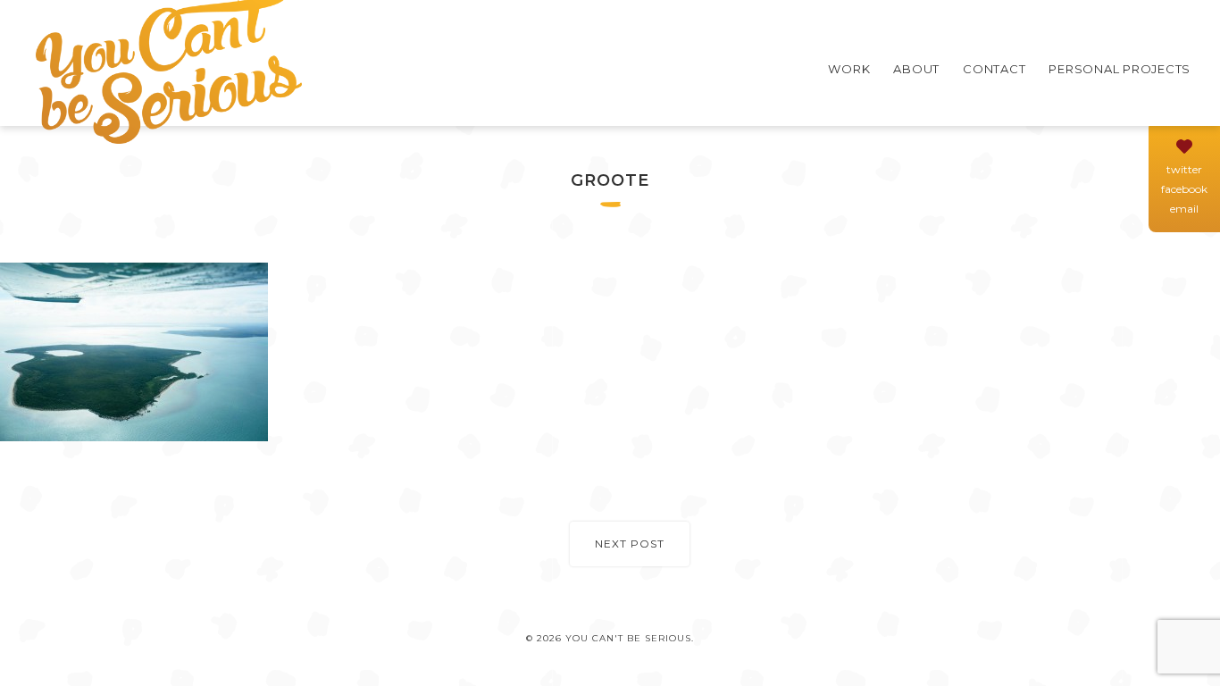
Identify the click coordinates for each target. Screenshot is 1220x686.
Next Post (629, 543)
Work (849, 69)
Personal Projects (1120, 69)
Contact (994, 69)
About (916, 69)
